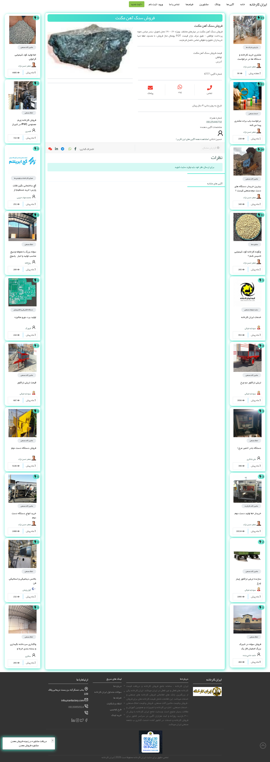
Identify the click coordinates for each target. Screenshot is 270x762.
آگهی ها (230, 4)
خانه (242, 4)
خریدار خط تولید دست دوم (248, 513)
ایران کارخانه (258, 4)
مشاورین (203, 4)
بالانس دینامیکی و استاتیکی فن (22, 581)
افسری (28, 131)
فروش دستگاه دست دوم (23, 447)
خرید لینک (116, 715)
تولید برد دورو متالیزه (25, 317)
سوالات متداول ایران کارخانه (108, 691)
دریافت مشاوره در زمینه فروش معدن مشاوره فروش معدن (29, 743)
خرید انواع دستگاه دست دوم (24, 515)
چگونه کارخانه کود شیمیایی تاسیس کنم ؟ (247, 253)
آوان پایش (26, 590)
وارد (188, 167)
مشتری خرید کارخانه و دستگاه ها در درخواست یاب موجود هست (249, 59)
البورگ (28, 328)
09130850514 (76, 707)
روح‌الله (28, 263)
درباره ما (117, 686)
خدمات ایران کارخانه (251, 317)
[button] (69, 149)
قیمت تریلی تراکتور (26, 382)
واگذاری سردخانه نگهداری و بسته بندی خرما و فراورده (23, 648)
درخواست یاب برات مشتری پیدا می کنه (247, 123)
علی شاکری (251, 459)
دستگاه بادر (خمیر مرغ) (249, 447)
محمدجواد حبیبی (24, 197)
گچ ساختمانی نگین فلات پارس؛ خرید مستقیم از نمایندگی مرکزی (24, 189)
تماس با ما (174, 4)
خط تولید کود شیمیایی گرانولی (25, 56)
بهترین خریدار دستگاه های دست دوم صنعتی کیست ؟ (248, 188)
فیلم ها (189, 4)
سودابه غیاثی (250, 328)
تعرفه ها (117, 697)
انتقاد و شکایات (114, 703)
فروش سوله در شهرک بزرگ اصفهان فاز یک (250, 646)
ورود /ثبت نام (156, 4)
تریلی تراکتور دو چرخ (250, 382)
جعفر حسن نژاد (249, 66)
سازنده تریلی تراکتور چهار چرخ (248, 581)
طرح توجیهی (116, 709)
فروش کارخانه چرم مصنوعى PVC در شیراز (24, 122)
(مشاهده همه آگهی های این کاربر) (192, 139)
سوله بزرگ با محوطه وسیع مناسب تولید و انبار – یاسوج (23, 253)
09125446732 (214, 122)
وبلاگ (217, 4)
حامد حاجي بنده (249, 655)
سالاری (28, 656)
